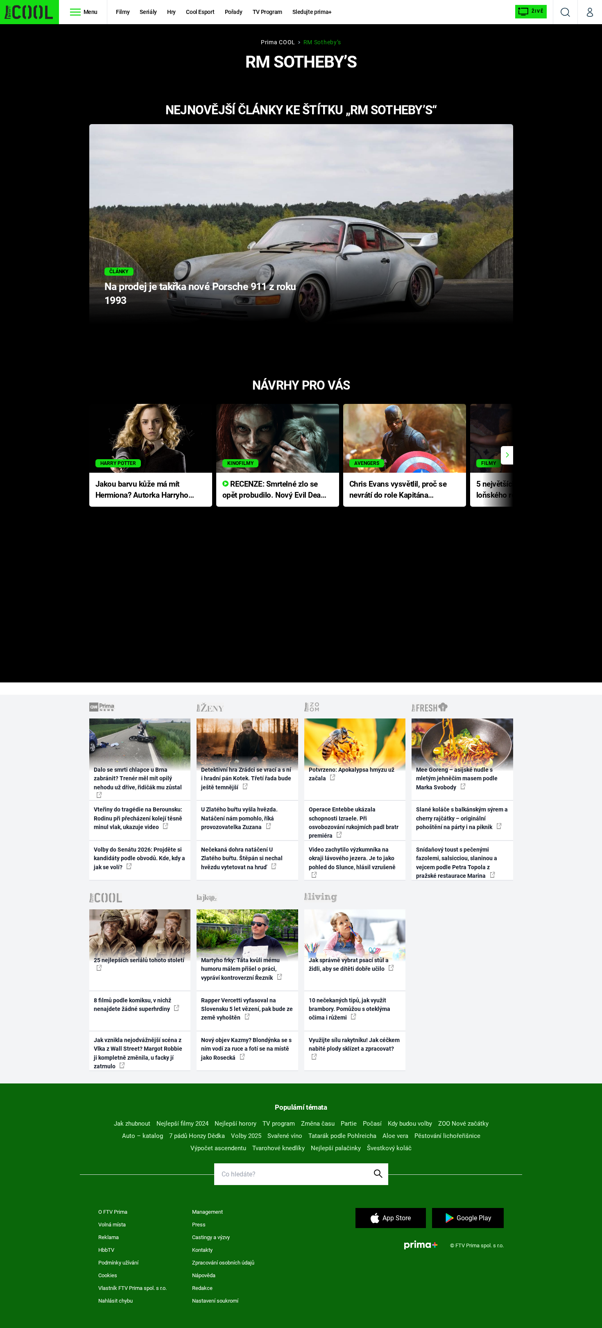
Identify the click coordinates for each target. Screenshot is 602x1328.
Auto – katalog (142, 1136)
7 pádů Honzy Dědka (197, 1136)
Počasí (372, 1123)
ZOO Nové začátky (463, 1123)
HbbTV (106, 1250)
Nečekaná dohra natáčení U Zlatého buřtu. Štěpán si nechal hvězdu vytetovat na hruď (242, 858)
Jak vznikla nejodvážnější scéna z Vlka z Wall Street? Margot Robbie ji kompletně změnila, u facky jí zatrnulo (138, 1053)
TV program (279, 1123)
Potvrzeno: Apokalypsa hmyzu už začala (351, 774)
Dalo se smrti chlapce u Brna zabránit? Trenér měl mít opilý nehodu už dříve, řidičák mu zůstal (138, 778)
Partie (349, 1123)
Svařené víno (284, 1136)
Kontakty (202, 1250)
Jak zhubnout (132, 1123)
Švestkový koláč (389, 1148)
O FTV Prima (112, 1212)
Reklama (108, 1237)
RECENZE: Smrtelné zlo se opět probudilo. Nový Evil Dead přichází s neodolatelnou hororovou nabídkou (273, 490)
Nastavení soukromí (215, 1301)
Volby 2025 (246, 1136)
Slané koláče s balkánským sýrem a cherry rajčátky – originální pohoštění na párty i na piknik (462, 818)
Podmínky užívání (118, 1263)
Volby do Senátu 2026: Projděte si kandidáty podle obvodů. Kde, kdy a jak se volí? (139, 858)
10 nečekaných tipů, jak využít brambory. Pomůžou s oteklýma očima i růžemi (349, 1009)
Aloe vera (395, 1136)
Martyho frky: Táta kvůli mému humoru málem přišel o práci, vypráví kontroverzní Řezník (240, 969)
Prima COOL (278, 42)
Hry (171, 12)
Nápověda (203, 1275)
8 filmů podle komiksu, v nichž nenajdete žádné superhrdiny (132, 1004)
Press (199, 1224)
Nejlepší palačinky (336, 1148)
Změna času (318, 1123)
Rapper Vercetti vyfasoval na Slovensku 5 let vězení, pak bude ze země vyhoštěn (247, 1009)
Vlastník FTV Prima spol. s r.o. (132, 1288)
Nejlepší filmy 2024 (182, 1123)
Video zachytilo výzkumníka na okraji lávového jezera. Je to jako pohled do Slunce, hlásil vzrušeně (352, 858)
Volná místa (112, 1224)
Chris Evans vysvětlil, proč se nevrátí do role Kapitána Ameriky (398, 490)
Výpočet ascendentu (218, 1148)
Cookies (107, 1275)
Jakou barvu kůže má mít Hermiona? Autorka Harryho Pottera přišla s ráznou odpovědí (141, 490)
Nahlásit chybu (115, 1301)
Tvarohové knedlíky (278, 1148)
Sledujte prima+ (312, 12)
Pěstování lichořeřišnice (447, 1136)
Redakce (202, 1288)
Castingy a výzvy (211, 1237)
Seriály (148, 12)
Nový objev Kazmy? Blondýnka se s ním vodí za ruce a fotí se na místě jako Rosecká (246, 1049)
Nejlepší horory (235, 1123)
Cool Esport (200, 12)
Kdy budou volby (410, 1123)
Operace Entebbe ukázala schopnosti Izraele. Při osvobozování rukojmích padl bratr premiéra (353, 822)
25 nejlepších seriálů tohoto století (139, 960)
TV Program (267, 12)
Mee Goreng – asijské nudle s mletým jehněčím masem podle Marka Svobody (457, 778)
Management (207, 1212)
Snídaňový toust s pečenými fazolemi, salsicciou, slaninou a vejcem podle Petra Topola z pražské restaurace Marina (456, 862)
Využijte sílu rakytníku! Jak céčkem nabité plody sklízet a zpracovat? (354, 1044)
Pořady (233, 12)
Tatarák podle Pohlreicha (342, 1136)
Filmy (122, 12)
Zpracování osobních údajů (223, 1263)
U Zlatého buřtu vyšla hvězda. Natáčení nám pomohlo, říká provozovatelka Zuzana (239, 818)
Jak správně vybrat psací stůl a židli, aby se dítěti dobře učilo (349, 964)
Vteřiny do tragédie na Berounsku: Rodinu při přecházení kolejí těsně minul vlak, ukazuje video (138, 818)
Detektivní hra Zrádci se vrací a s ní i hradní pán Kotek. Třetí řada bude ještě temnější (246, 778)
